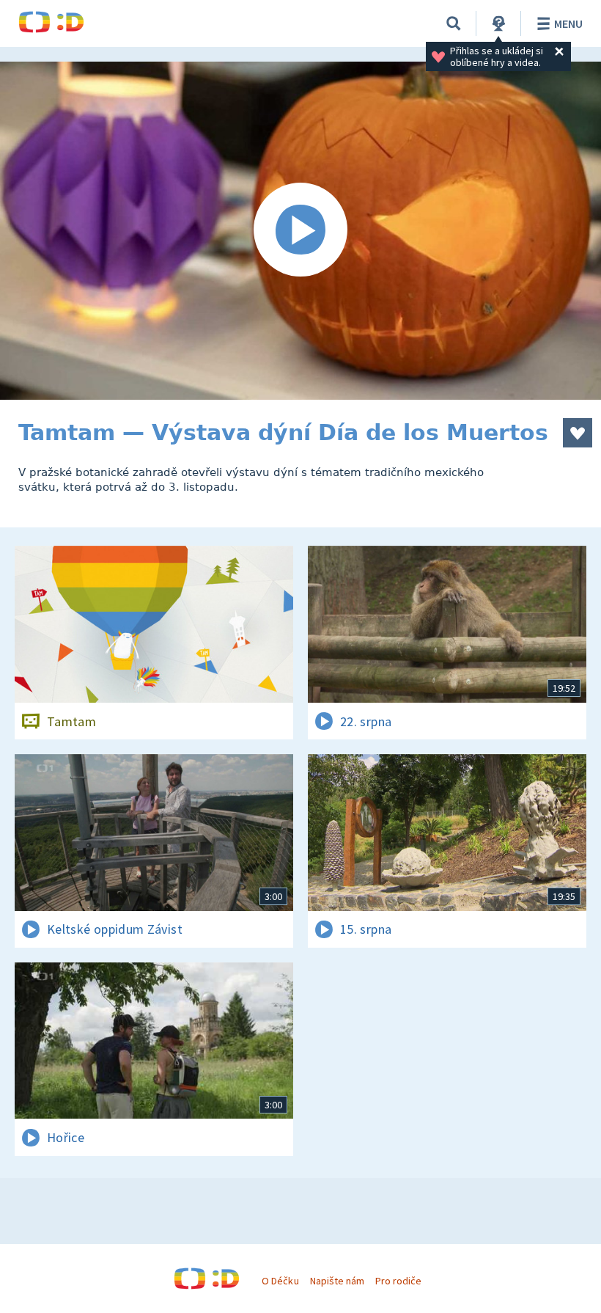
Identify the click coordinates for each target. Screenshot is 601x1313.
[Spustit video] (300, 231)
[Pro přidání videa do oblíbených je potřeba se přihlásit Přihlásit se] (577, 432)
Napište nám (337, 1280)
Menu (568, 23)
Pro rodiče (398, 1280)
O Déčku (280, 1280)
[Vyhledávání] (454, 23)
